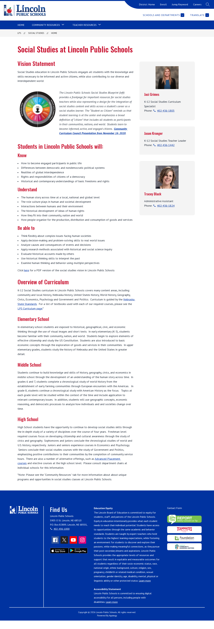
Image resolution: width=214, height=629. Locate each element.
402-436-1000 (61, 528)
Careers (197, 4)
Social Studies (36, 33)
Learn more (145, 580)
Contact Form (174, 508)
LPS (19, 33)
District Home (147, 4)
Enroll (163, 4)
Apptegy (113, 615)
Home (21, 24)
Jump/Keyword (180, 4)
